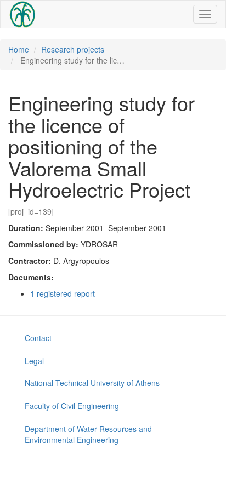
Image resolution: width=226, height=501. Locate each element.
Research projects (72, 49)
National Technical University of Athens (92, 382)
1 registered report (62, 293)
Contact (38, 337)
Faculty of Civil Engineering (72, 405)
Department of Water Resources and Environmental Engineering (88, 434)
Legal (34, 360)
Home (18, 49)
